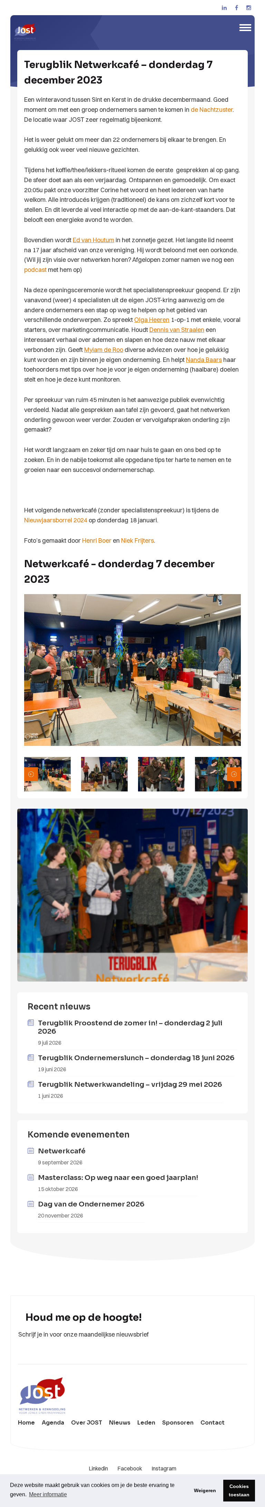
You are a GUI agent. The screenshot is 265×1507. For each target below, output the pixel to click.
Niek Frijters (137, 540)
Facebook (130, 1468)
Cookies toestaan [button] (239, 1490)
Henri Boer (96, 540)
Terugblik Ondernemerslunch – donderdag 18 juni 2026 (136, 1058)
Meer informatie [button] (48, 1494)
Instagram (163, 1468)
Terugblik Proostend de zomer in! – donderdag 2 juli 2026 (130, 1027)
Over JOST (86, 1423)
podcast (35, 270)
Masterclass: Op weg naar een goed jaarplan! (118, 1177)
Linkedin (99, 1468)
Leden (146, 1423)
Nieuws (119, 1423)
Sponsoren (178, 1423)
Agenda (53, 1423)
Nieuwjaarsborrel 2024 (55, 520)
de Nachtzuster (212, 110)
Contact (212, 1423)
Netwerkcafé (62, 1151)
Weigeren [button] (205, 1490)
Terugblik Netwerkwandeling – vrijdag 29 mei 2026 (130, 1084)
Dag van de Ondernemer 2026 (91, 1204)
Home (26, 1423)
